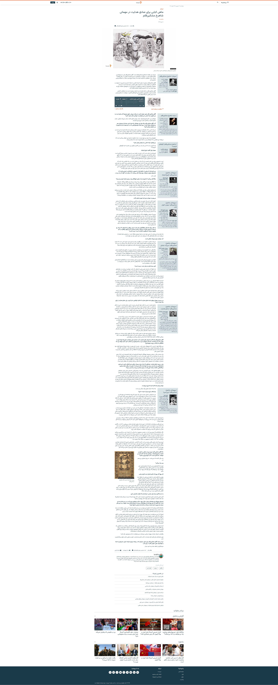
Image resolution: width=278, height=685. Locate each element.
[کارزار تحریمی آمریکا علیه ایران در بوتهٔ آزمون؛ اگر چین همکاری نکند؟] (150, 624)
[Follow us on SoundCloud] (117, 672)
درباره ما (159, 672)
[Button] (132, 26)
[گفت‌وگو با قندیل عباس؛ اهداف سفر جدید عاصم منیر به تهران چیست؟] (127, 650)
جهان (182, 677)
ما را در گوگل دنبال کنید (65, 2)
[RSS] (134, 672)
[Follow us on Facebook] (130, 672)
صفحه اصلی (181, 672)
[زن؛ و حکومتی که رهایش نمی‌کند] (104, 624)
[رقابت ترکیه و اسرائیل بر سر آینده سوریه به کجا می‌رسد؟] (104, 650)
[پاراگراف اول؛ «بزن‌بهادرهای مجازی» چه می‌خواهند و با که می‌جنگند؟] (173, 624)
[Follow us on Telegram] (127, 672)
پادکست (182, 680)
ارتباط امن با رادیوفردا (156, 677)
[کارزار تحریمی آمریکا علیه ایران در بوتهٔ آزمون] (150, 650)
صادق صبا (161, 19)
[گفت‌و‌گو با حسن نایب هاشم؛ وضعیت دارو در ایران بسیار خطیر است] (173, 650)
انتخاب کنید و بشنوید (156, 674)
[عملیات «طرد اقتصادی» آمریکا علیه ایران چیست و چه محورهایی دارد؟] (127, 624)
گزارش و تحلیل (178, 616)
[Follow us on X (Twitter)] (123, 672)
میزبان (161, 9)
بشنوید (181, 642)
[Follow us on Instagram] (113, 672)
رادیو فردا (141, 101)
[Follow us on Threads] (110, 672)
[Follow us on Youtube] (120, 672)
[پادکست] (57, 2)
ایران (183, 674)
